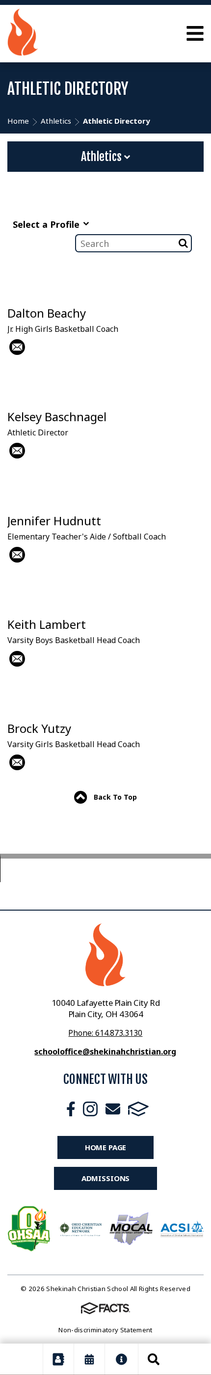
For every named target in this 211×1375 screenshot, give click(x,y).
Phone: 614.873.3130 (105, 1032)
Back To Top (114, 797)
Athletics (102, 156)
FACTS (138, 1109)
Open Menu (195, 33)
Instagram (90, 1109)
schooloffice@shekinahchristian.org (105, 1051)
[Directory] (58, 1359)
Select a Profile (47, 224)
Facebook (70, 1109)
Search (153, 1359)
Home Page (106, 1147)
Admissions (105, 1178)
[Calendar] (89, 1359)
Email (113, 1109)
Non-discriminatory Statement (105, 1329)
